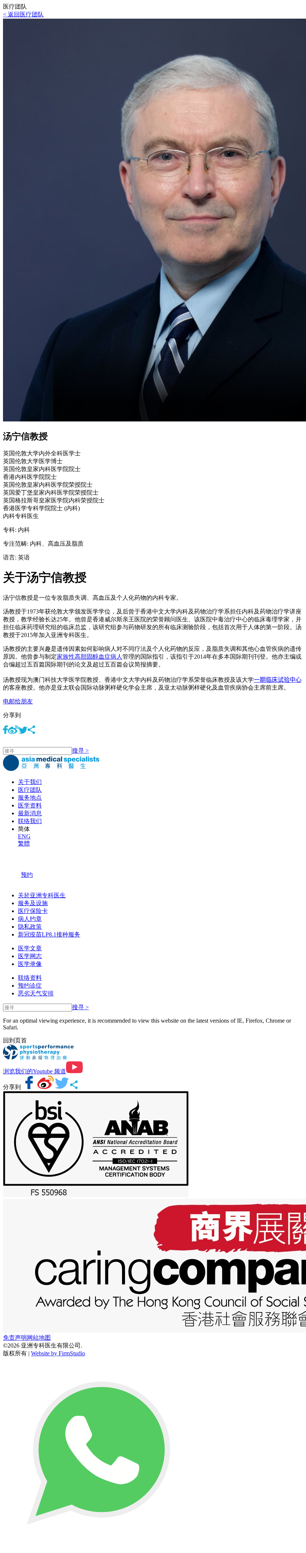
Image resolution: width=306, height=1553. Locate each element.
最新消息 (30, 813)
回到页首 (15, 1040)
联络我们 (30, 821)
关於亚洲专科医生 (42, 895)
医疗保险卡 (33, 911)
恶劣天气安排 (36, 993)
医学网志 (30, 956)
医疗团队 (30, 790)
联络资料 (30, 978)
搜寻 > (80, 750)
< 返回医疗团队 (23, 14)
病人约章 (30, 919)
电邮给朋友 (18, 701)
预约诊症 (30, 985)
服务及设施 (33, 903)
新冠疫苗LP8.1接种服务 (49, 934)
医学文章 (30, 948)
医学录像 (30, 964)
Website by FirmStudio (58, 1353)
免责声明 (15, 1337)
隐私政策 (30, 926)
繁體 (24, 843)
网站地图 (39, 1337)
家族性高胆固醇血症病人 (89, 656)
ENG (24, 836)
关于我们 (30, 782)
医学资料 (30, 805)
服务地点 (30, 797)
